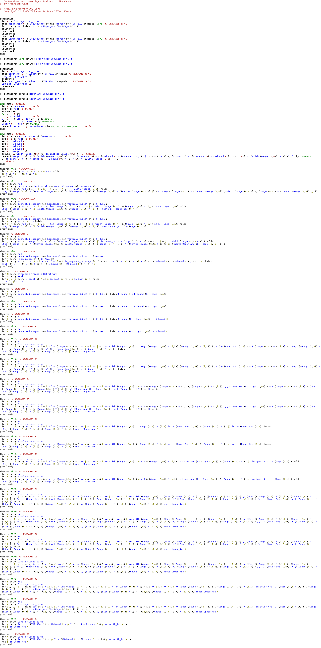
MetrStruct (50, 274)
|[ (76, 156)
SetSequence (37, 24)
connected (24, 204)
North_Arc (15, 74)
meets (105, 209)
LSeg (4, 191)
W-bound (17, 146)
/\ (216, 346)
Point (21, 624)
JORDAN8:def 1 (305, 156)
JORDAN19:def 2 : (61, 64)
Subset (33, 74)
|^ (146, 156)
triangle (36, 274)
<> (47, 171)
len (19, 119)
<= (11, 114)
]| (289, 156)
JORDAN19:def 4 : (53, 99)
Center (30, 121)
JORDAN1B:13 (34, 124)
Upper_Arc (49, 26)
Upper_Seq (122, 209)
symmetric (24, 274)
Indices (38, 126)
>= (19, 174)
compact (22, 186)
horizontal (40, 186)
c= (159, 191)
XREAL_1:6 (48, 119)
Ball (56, 279)
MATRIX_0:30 (72, 126)
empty (22, 136)
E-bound (17, 149)
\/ (244, 496)
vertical (59, 186)
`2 (70, 156)
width (17, 116)
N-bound (17, 141)
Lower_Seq (63, 349)
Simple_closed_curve (26, 21)
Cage (66, 26)
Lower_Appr (15, 39)
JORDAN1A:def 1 (48, 121)
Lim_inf (6, 76)
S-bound (17, 144)
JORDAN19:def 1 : (61, 59)
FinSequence (25, 259)
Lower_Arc (49, 41)
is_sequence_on (74, 261)
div (28, 119)
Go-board (19, 106)
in (31, 126)
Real (20, 276)
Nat (20, 26)
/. (122, 261)
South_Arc (15, 81)
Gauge (16, 151)
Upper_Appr (15, 24)
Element (30, 279)
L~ (59, 26)
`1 (71, 624)
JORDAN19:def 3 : (53, 94)
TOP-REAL (76, 24)
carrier (60, 24)
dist (111, 261)
